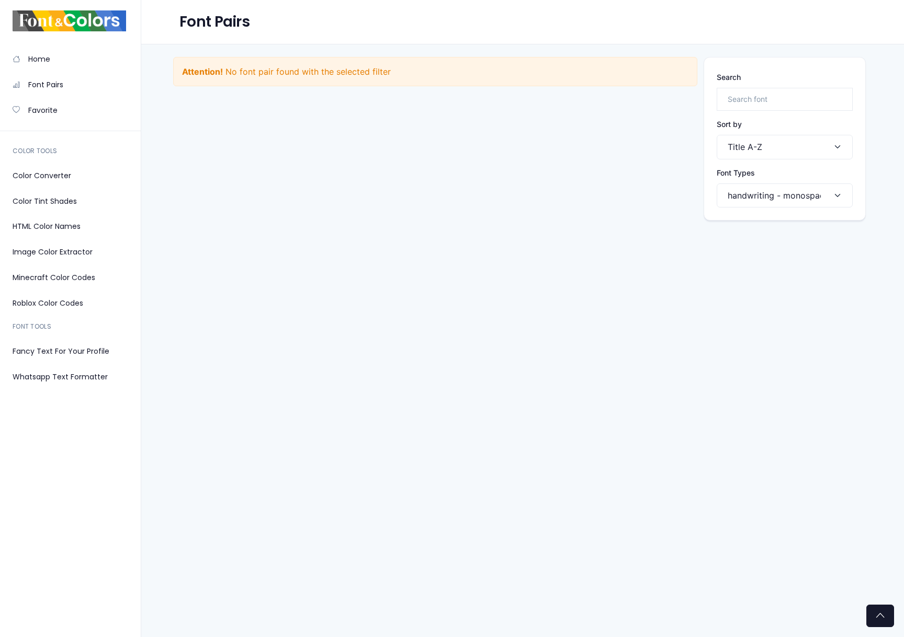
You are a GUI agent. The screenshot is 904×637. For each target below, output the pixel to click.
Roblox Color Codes (48, 303)
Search (729, 77)
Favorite (43, 110)
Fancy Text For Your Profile (61, 351)
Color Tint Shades (45, 201)
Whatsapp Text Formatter (60, 377)
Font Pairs (45, 84)
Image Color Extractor (53, 252)
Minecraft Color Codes (54, 277)
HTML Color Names (47, 226)
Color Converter (42, 175)
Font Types (736, 172)
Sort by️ (729, 124)
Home (39, 59)
